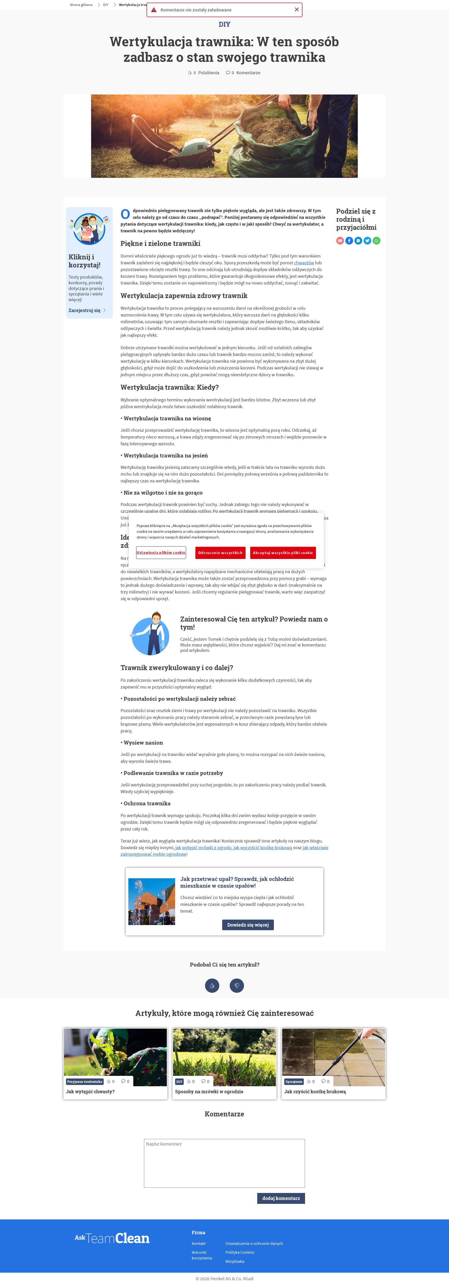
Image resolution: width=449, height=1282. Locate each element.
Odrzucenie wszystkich (220, 552)
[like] (212, 986)
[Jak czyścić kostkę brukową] (334, 1064)
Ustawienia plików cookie (161, 552)
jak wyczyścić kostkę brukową (263, 848)
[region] (226, 540)
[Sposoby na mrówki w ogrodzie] (224, 1064)
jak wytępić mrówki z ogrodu (203, 848)
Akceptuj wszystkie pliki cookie (283, 552)
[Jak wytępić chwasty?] (115, 1064)
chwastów (304, 263)
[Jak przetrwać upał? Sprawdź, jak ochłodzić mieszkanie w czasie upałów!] (224, 901)
